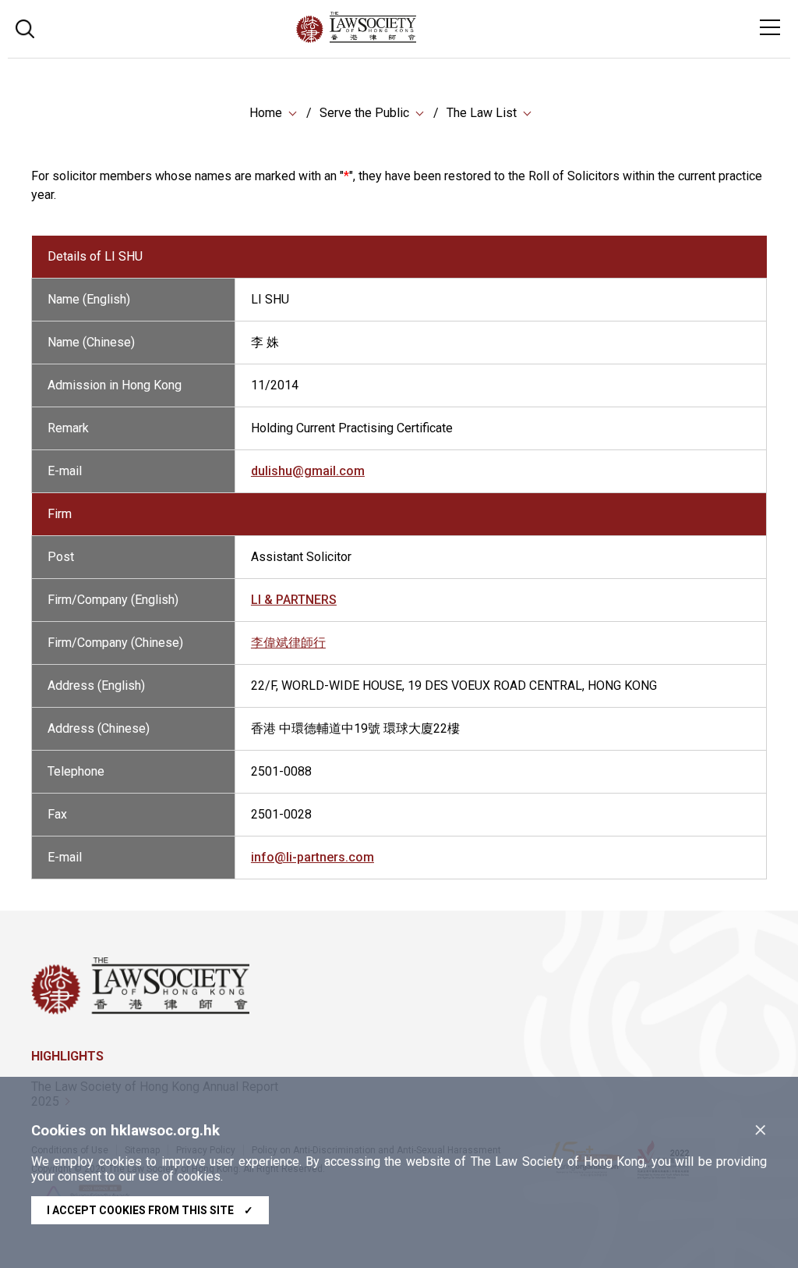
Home (265, 112)
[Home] (398, 38)
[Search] (25, 27)
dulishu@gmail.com (308, 471)
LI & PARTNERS (294, 599)
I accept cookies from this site (150, 1210)
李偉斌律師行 (288, 642)
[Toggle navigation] (769, 27)
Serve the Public (364, 112)
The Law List (482, 112)
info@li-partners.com (312, 857)
